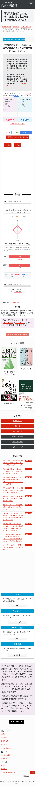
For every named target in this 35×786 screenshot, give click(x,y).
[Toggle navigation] (31, 4)
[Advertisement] (17, 170)
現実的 (7, 102)
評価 (8, 145)
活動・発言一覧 (17, 431)
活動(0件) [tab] (6, 303)
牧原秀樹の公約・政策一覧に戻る (17, 137)
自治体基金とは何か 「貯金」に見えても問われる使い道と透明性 (13, 547)
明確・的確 (8, 99)
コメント (6, 110)
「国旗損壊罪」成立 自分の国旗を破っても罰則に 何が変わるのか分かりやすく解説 (13, 490)
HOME (3, 734)
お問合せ (4, 769)
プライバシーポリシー (8, 772)
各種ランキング (17, 447)
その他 (7, 106)
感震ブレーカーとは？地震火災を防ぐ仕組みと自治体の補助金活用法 (13, 507)
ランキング (17, 622)
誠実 (6, 104)
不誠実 (22, 104)
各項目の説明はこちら (17, 124)
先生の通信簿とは (7, 748)
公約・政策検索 (17, 442)
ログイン (19, 322)
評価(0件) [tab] (16, 303)
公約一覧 (17, 426)
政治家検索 (4, 741)
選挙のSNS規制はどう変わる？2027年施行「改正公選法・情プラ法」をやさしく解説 (13, 471)
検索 (17, 605)
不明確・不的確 (25, 99)
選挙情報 (17, 655)
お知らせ (4, 765)
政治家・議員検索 (17, 436)
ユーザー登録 (5, 755)
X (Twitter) (17, 722)
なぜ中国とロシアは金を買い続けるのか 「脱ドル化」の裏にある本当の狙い (13, 499)
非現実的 (23, 102)
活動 (18, 145)
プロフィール (17, 421)
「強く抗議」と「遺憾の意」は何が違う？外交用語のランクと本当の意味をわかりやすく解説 (13, 463)
